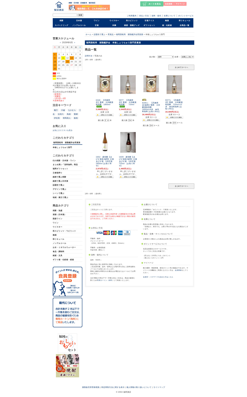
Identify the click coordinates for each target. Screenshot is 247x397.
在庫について (169, 16)
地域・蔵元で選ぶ (60, 197)
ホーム (88, 34)
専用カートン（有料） (105, 280)
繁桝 (76, 114)
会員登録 (178, 270)
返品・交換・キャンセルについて (158, 234)
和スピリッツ (132, 20)
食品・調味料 (58, 251)
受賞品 (111, 34)
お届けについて (150, 204)
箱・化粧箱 (167, 25)
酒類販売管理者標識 (90, 387)
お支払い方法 (97, 228)
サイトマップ (159, 387)
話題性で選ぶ (58, 185)
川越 (63, 110)
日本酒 (79, 20)
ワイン (97, 20)
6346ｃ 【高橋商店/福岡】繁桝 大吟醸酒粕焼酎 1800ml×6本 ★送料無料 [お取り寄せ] (151, 107)
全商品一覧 (184, 25)
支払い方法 (144, 16)
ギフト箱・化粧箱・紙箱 (63, 260)
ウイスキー (114, 20)
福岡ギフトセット (60, 169)
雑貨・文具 (57, 255)
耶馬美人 (67, 118)
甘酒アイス (149, 20)
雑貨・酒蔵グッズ (132, 25)
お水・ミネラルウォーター (64, 247)
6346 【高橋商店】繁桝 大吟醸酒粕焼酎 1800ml (104, 102)
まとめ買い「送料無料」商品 (65, 164)
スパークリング (61, 25)
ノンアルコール (79, 25)
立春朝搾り (57, 173)
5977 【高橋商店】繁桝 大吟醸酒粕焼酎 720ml (127, 102)
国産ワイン (57, 219)
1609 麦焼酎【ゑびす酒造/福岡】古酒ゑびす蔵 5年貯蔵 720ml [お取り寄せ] (128, 161)
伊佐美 (57, 118)
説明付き (89, 56)
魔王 (56, 110)
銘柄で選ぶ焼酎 (59, 177)
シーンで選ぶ (58, 193)
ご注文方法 (96, 204)
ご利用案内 (131, 16)
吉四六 (61, 114)
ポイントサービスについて (155, 244)
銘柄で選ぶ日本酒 (60, 181)
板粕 (76, 118)
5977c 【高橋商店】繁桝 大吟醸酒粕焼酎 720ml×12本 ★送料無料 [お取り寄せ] (174, 104)
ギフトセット (149, 25)
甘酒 (97, 25)
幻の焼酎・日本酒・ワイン (64, 160)
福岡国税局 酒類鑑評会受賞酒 (66, 142)
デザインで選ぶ (59, 189)
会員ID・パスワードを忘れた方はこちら (158, 277)
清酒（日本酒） (59, 214)
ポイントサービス (186, 16)
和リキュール (184, 20)
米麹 (114, 25)
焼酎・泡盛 (57, 210)
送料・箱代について (99, 255)
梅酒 (167, 20)
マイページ (148, 263)
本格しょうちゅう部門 (62, 147)
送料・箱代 (156, 16)
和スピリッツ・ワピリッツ (64, 231)
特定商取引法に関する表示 (113, 387)
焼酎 (61, 20)
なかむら (72, 110)
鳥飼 (69, 114)
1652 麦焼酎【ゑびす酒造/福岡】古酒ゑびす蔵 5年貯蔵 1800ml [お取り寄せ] (105, 161)
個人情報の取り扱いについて (139, 387)
